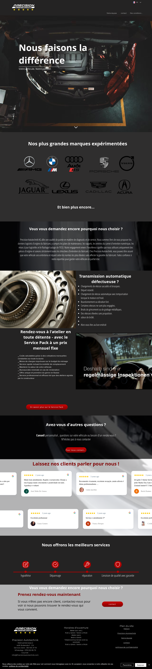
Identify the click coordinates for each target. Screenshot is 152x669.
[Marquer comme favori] (75, 127)
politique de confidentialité (18, 666)
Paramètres (127, 665)
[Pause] (79, 385)
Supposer (140, 665)
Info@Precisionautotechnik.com (25, 655)
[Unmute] (83, 385)
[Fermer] (149, 665)
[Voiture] (26, 564)
